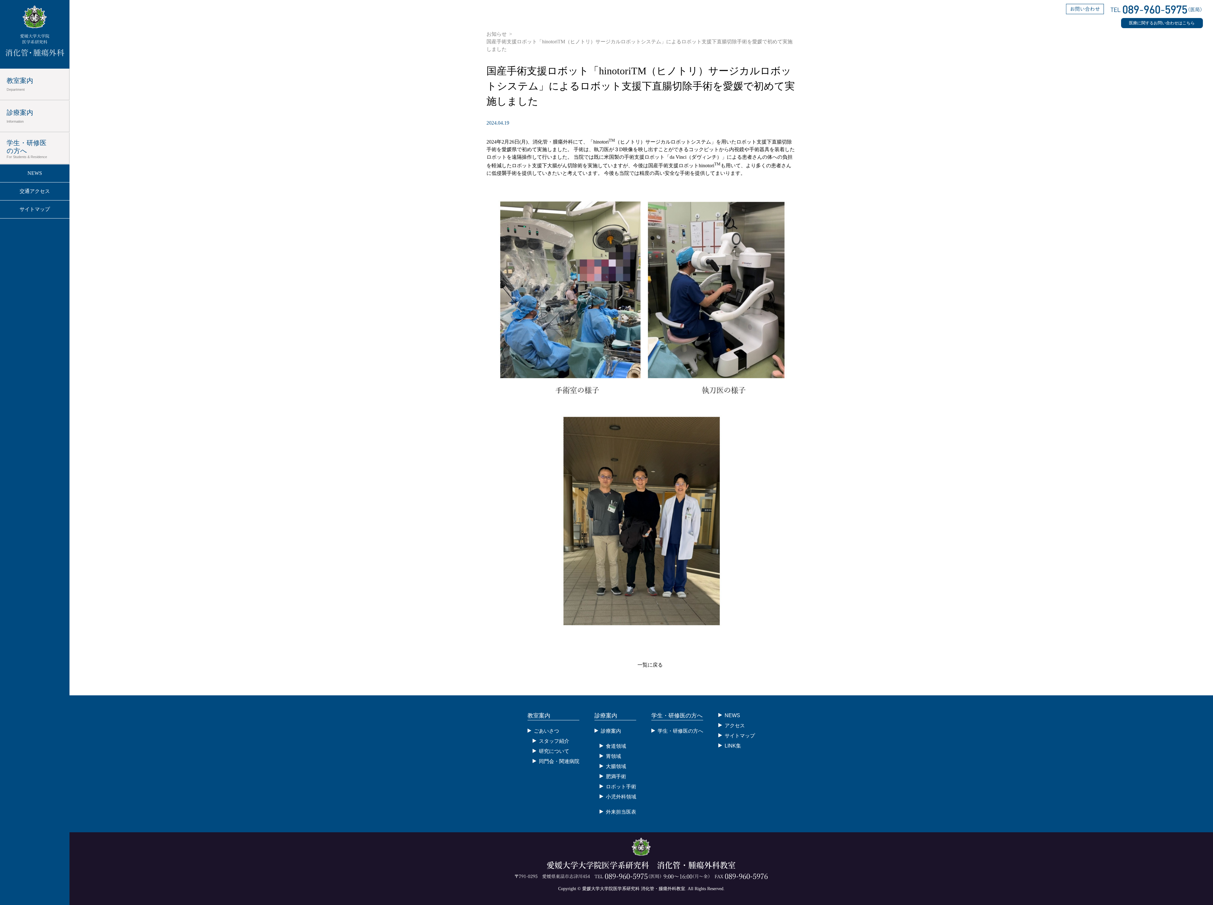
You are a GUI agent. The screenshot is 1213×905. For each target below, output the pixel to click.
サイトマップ (35, 209)
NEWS (34, 173)
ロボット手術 (621, 786)
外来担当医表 (621, 812)
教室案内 (20, 84)
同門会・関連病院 (559, 761)
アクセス (735, 725)
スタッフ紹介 (554, 741)
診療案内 (20, 116)
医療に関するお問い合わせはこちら (1162, 23)
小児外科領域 (621, 796)
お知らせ (496, 34)
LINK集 (733, 745)
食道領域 (616, 746)
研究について (554, 751)
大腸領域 (616, 766)
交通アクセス (35, 191)
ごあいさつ (546, 731)
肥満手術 (616, 776)
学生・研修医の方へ (27, 149)
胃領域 (613, 756)
